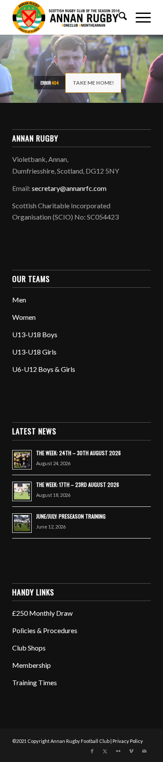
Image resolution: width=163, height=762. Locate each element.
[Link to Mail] (144, 751)
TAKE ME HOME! (93, 82)
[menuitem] (118, 17)
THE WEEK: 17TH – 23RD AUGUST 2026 (77, 484)
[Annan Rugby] (67, 17)
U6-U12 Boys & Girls (43, 369)
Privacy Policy (128, 741)
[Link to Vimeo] (131, 751)
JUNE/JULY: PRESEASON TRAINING (71, 516)
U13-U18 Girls (34, 352)
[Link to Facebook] (92, 751)
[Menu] (139, 17)
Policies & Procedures (44, 630)
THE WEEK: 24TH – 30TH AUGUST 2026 (78, 453)
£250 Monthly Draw (42, 613)
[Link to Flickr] (118, 751)
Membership (31, 665)
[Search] (118, 17)
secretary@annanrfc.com (69, 188)
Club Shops (29, 648)
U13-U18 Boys (34, 334)
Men (19, 300)
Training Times (34, 682)
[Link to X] (105, 751)
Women (24, 317)
